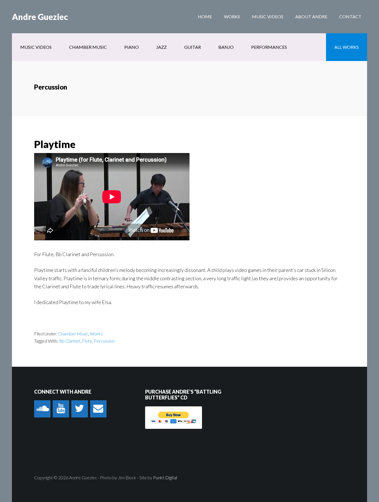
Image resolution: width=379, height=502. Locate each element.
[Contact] (98, 408)
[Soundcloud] (42, 408)
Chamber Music (73, 333)
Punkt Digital (165, 477)
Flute (87, 340)
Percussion (104, 340)
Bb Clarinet (69, 340)
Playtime (54, 144)
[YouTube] (61, 408)
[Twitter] (79, 408)
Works (96, 333)
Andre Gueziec (40, 17)
